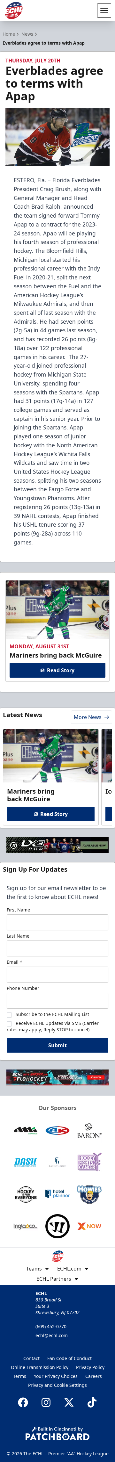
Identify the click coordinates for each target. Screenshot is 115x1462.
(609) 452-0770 (50, 1326)
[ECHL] (14, 10)
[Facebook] (23, 1402)
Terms (19, 1376)
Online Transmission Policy (39, 1367)
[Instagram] (46, 1402)
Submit (57, 1045)
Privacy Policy (90, 1367)
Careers (93, 1376)
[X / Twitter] (69, 1402)
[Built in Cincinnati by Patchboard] (57, 1433)
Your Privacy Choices (56, 1376)
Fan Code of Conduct (69, 1358)
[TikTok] (92, 1402)
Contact (31, 1358)
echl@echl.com (51, 1335)
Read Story (60, 670)
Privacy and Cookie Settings (57, 1385)
